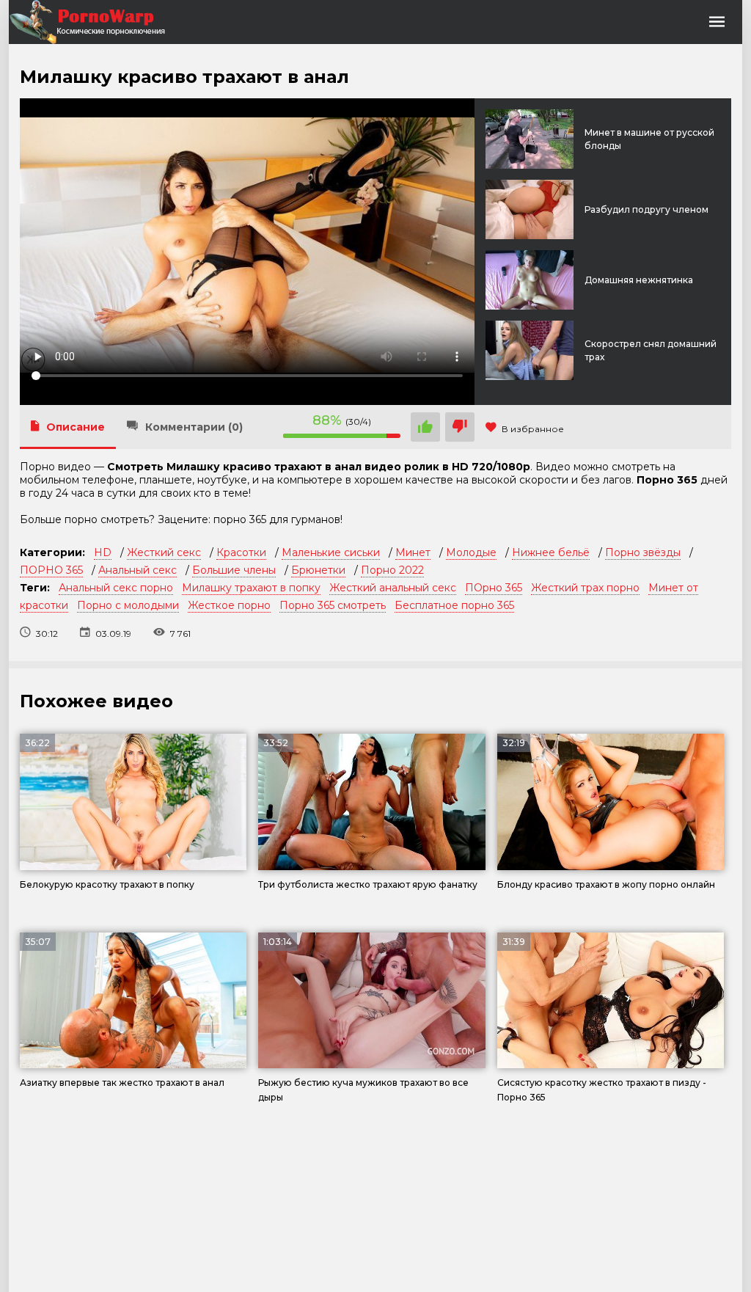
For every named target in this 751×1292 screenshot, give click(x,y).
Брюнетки (318, 570)
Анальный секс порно (116, 587)
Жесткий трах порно (585, 587)
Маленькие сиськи (331, 552)
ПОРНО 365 (51, 570)
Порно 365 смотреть (332, 605)
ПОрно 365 (493, 587)
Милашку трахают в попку (251, 587)
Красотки (241, 552)
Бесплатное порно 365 (454, 605)
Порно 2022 (392, 570)
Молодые (471, 552)
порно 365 (239, 519)
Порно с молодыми (128, 605)
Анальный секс (137, 570)
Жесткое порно (229, 605)
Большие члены (234, 570)
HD (102, 552)
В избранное (533, 428)
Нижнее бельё (551, 552)
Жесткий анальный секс (392, 587)
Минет (413, 552)
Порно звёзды (643, 552)
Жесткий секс (164, 552)
